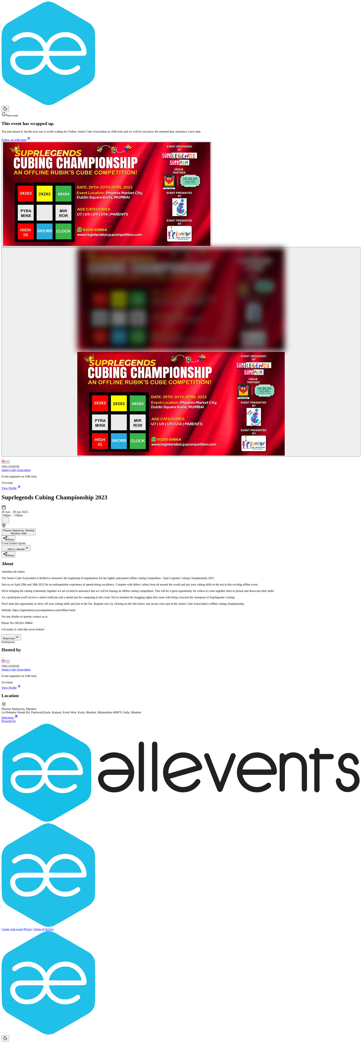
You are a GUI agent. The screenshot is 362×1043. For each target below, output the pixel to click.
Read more (9, 638)
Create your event (12, 929)
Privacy (28, 929)
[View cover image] (107, 194)
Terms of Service (44, 929)
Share (11, 539)
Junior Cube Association (16, 470)
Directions (8, 717)
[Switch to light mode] (5, 109)
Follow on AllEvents (14, 139)
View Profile (9, 488)
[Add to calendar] (5, 520)
